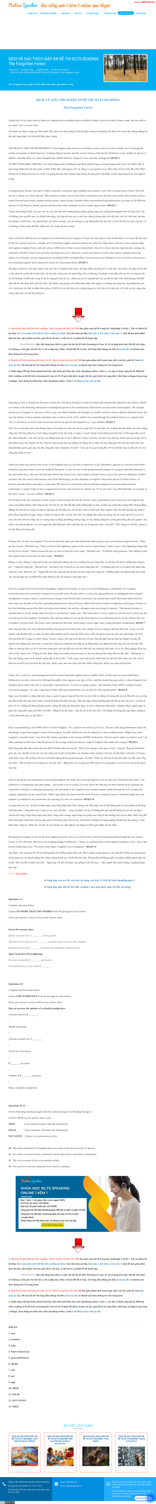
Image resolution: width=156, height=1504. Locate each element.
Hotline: (144, 2)
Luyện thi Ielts (42, 70)
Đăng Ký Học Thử (126, 13)
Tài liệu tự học (27, 70)
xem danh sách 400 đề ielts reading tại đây (42, 333)
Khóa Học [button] (65, 13)
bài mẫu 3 (116, 333)
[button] (24, 1438)
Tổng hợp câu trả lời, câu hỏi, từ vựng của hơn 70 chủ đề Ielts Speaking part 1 (90, 880)
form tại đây (123, 349)
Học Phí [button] (78, 13)
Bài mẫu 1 (93, 333)
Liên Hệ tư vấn (110, 13)
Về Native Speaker (48, 13)
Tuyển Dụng (141, 13)
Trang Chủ (32, 13)
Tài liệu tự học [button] (92, 13)
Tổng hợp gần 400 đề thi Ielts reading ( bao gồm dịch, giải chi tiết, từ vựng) (88, 886)
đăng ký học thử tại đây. (89, 381)
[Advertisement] (73, 32)
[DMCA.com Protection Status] (7, 1502)
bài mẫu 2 (105, 333)
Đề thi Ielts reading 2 (60, 70)
